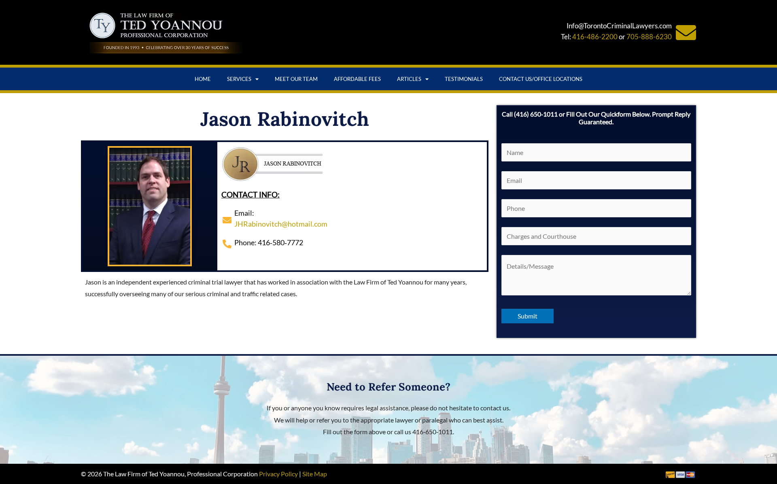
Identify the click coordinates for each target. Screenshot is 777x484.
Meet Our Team (296, 79)
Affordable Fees (357, 79)
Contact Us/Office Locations (540, 79)
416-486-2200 (595, 36)
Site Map (314, 474)
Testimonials (464, 79)
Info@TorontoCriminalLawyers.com (619, 25)
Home (203, 79)
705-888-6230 (649, 36)
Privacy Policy (278, 474)
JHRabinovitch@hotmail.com (280, 224)
